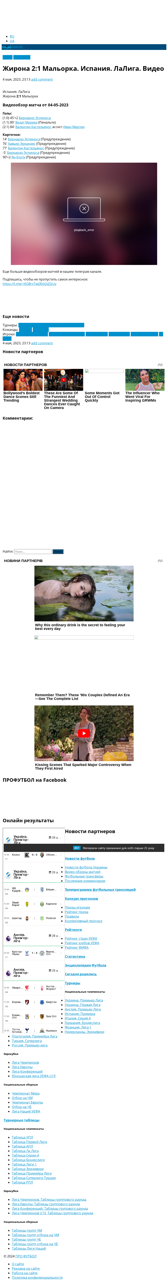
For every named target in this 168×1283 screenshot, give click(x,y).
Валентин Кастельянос (33, 127)
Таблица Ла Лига (25, 1151)
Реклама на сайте (26, 1268)
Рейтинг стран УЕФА (81, 938)
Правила (72, 916)
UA (12, 41)
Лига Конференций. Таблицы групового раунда (50, 1208)
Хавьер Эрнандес (21, 143)
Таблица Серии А (25, 1155)
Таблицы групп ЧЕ (26, 1239)
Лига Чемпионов (25, 1062)
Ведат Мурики (26, 122)
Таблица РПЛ (22, 1182)
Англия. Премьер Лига (83, 1009)
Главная (16, 46)
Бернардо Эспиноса (35, 118)
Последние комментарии (85, 881)
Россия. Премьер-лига (30, 1045)
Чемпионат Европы (27, 1102)
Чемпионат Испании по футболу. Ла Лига (51, 325)
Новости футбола (80, 858)
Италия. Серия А (78, 1018)
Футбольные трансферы (84, 876)
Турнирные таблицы (22, 1120)
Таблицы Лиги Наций (29, 1248)
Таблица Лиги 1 (24, 1164)
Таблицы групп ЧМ (27, 1230)
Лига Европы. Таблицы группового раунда (46, 1204)
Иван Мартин (74, 127)
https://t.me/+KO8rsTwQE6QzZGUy (29, 284)
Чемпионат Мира (26, 1093)
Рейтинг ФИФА (77, 947)
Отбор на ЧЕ (22, 1107)
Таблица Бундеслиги (28, 1160)
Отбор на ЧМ (22, 1098)
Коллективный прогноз (83, 921)
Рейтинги (73, 929)
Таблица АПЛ (22, 1146)
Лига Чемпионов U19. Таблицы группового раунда (52, 1213)
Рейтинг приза (76, 912)
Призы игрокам (77, 907)
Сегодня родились (81, 974)
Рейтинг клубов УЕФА (82, 943)
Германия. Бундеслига (82, 1023)
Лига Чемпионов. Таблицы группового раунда (49, 1199)
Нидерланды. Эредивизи (84, 1032)
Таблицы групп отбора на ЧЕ (35, 1244)
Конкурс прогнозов (81, 898)
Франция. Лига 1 (78, 1027)
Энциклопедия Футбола (85, 965)
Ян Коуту (18, 157)
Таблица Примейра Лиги (32, 1173)
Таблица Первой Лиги (29, 1142)
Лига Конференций (27, 1071)
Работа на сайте (24, 1273)
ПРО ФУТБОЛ (25, 1256)
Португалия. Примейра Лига (34, 1036)
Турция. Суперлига (27, 1041)
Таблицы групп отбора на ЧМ (35, 1235)
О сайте (18, 1264)
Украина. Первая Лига (82, 1005)
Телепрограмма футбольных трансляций (100, 889)
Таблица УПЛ (22, 1137)
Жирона (25, 329)
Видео (7, 57)
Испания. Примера (80, 1014)
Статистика (75, 956)
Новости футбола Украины (86, 867)
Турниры (72, 983)
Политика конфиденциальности (37, 1277)
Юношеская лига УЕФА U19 (34, 1076)
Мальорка (41, 329)
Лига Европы (22, 1067)
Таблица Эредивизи (28, 1169)
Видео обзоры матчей (82, 872)
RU (12, 36)
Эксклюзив (21, 57)
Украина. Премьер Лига (84, 1000)
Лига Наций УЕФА (26, 1111)
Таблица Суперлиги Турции (34, 1178)
